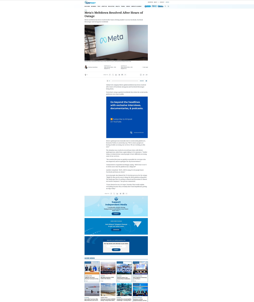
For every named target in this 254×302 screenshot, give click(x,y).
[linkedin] (116, 74)
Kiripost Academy (136, 6)
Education (111, 6)
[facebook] (109, 74)
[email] (122, 75)
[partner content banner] (127, 117)
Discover (87, 6)
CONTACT (162, 2)
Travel (123, 6)
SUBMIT (116, 249)
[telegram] (119, 75)
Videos (128, 6)
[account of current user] (165, 6)
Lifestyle (104, 6)
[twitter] (113, 74)
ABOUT (155, 2)
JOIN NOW (116, 229)
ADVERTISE (150, 2)
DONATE (116, 213)
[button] (141, 75)
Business (93, 6)
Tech (98, 6)
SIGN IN (167, 2)
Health (118, 6)
